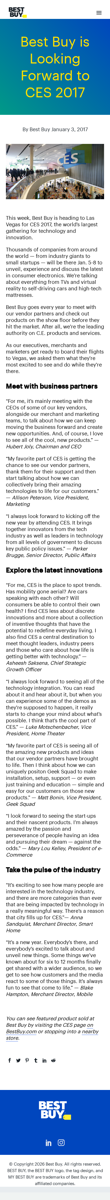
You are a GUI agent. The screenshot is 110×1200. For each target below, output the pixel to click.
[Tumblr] (36, 1060)
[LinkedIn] (44, 1060)
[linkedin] (48, 1142)
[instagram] (61, 1142)
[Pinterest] (27, 1060)
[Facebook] (9, 1060)
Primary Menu (99, 12)
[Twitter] (18, 1060)
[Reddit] (53, 1060)
